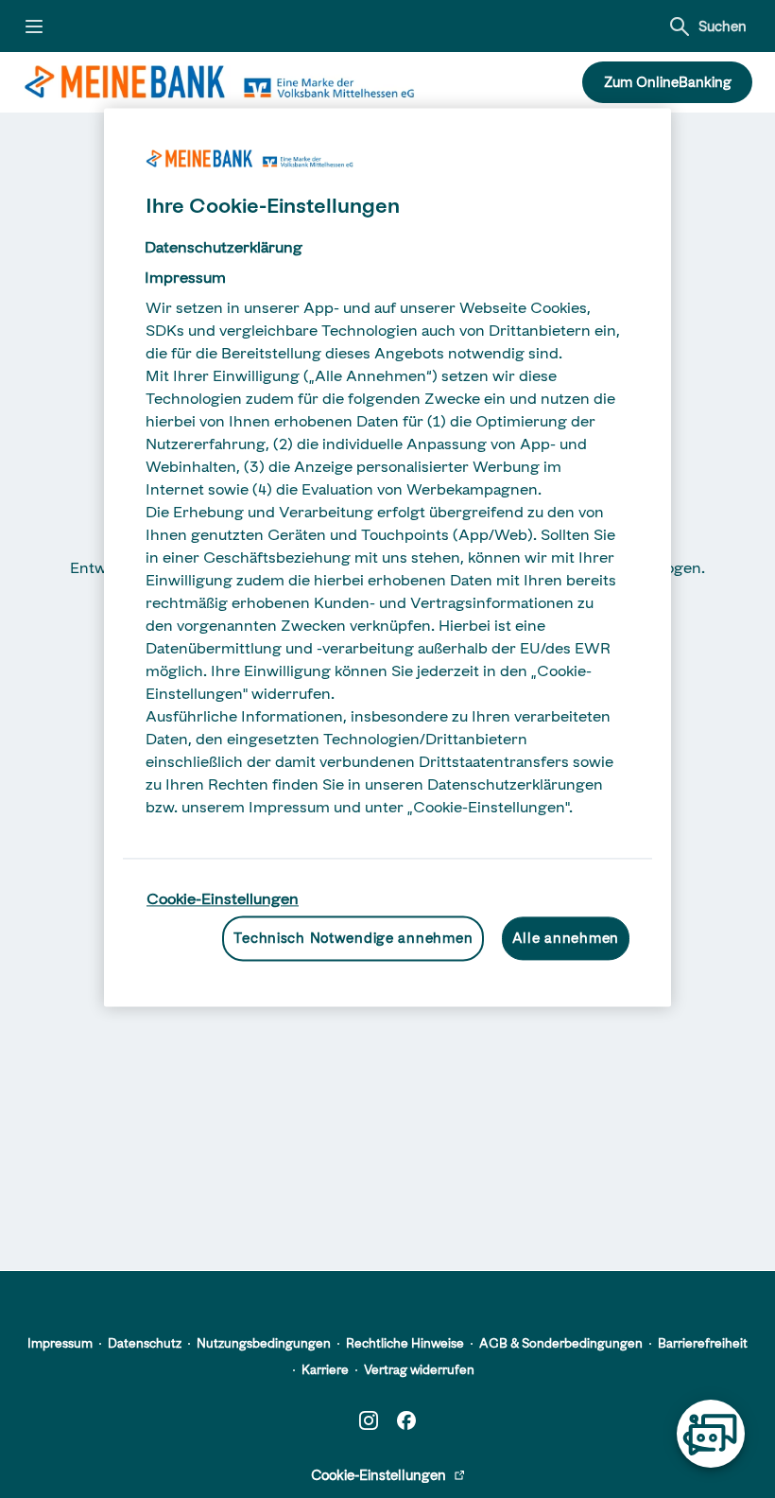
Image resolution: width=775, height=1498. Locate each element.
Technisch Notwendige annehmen (353, 939)
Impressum (60, 1342)
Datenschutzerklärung (223, 246)
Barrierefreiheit (703, 1342)
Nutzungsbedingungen (264, 1342)
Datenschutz (144, 1342)
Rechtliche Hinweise (405, 1342)
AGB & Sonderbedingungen (561, 1342)
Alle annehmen (565, 939)
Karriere (325, 1369)
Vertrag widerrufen (419, 1369)
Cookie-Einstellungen (222, 898)
